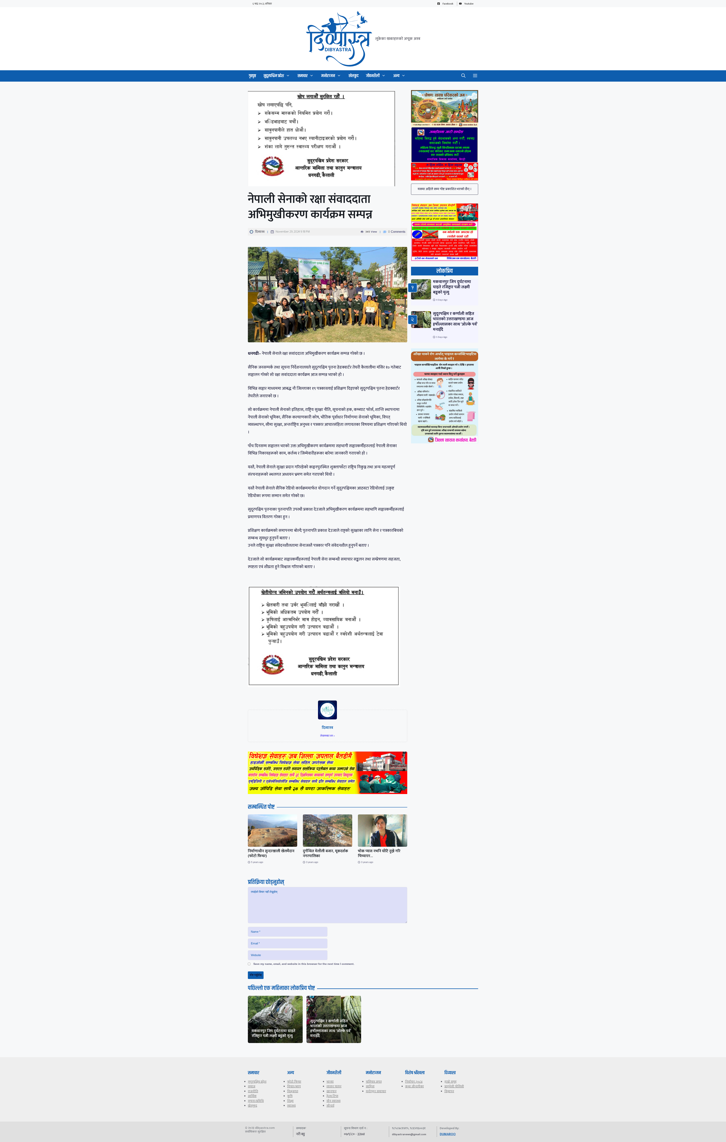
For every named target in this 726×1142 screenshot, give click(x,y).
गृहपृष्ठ (252, 76)
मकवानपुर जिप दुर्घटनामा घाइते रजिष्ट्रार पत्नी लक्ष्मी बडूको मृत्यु (452, 287)
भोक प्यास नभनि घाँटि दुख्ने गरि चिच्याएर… (379, 853)
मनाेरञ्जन (328, 76)
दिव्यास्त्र (259, 232)
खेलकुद (353, 76)
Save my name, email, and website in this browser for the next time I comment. (303, 963)
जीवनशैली (373, 76)
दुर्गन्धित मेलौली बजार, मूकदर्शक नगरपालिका (325, 853)
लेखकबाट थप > (327, 736)
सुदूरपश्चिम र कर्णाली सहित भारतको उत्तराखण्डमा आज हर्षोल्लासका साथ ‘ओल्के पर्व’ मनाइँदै (455, 321)
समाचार (303, 76)
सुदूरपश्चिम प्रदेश (274, 76)
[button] (463, 76)
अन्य (396, 76)
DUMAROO (448, 1134)
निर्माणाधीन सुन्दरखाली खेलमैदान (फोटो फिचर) (271, 853)
